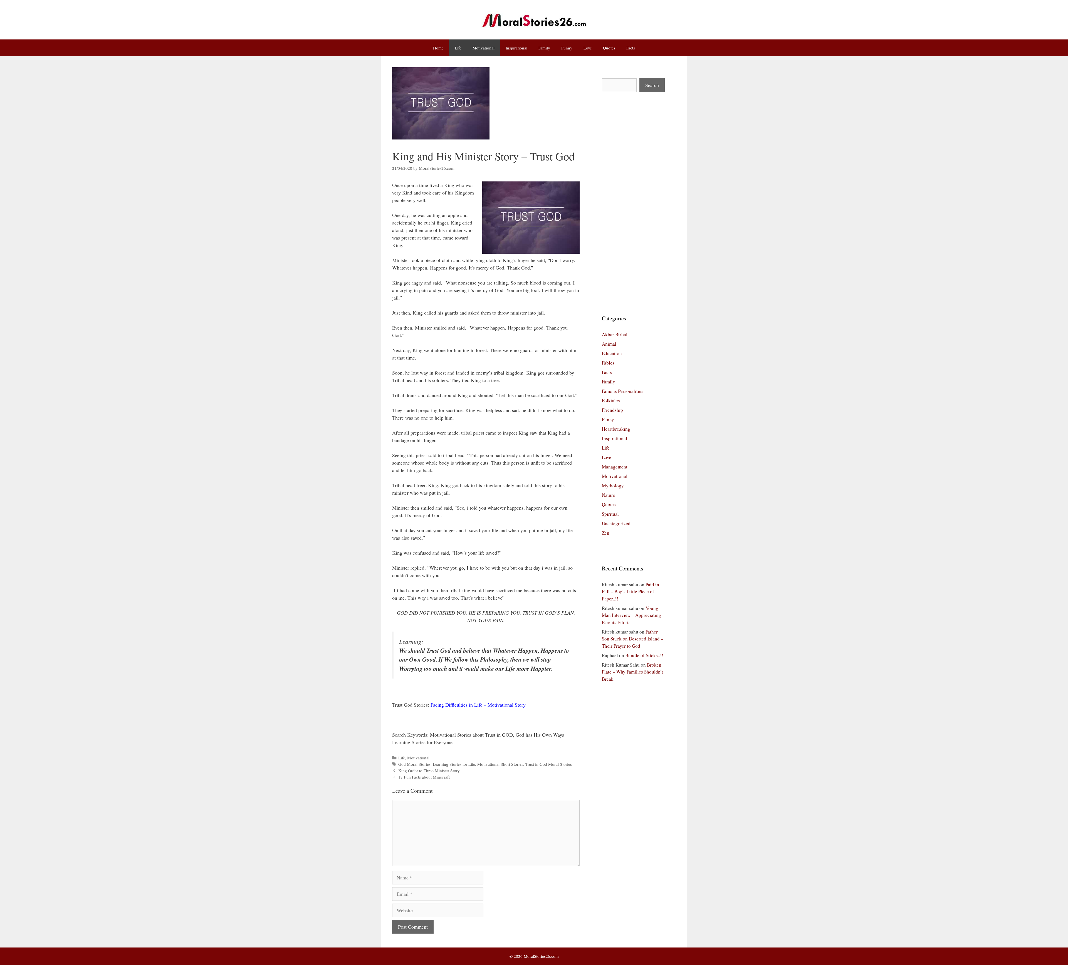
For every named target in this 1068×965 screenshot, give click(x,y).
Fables (608, 363)
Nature (608, 495)
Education (612, 353)
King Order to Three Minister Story (429, 770)
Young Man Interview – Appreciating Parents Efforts (631, 615)
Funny (566, 48)
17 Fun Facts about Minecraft (424, 777)
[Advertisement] (633, 203)
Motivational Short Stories (500, 764)
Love (588, 48)
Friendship (612, 410)
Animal (609, 344)
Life (458, 48)
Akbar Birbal (614, 334)
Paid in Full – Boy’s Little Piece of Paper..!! (630, 591)
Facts (630, 48)
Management (614, 466)
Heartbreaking (616, 429)
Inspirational (516, 48)
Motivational (484, 48)
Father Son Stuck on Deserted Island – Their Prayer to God (632, 639)
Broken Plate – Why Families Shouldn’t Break (632, 672)
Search (652, 85)
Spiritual (610, 514)
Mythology (613, 485)
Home (438, 48)
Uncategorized (616, 523)
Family (544, 48)
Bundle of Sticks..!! (644, 655)
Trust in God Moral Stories (548, 764)
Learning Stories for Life (454, 764)
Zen (605, 533)
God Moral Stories (414, 764)
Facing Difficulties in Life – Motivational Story (478, 704)
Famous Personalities (622, 391)
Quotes (609, 48)
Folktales (611, 400)
